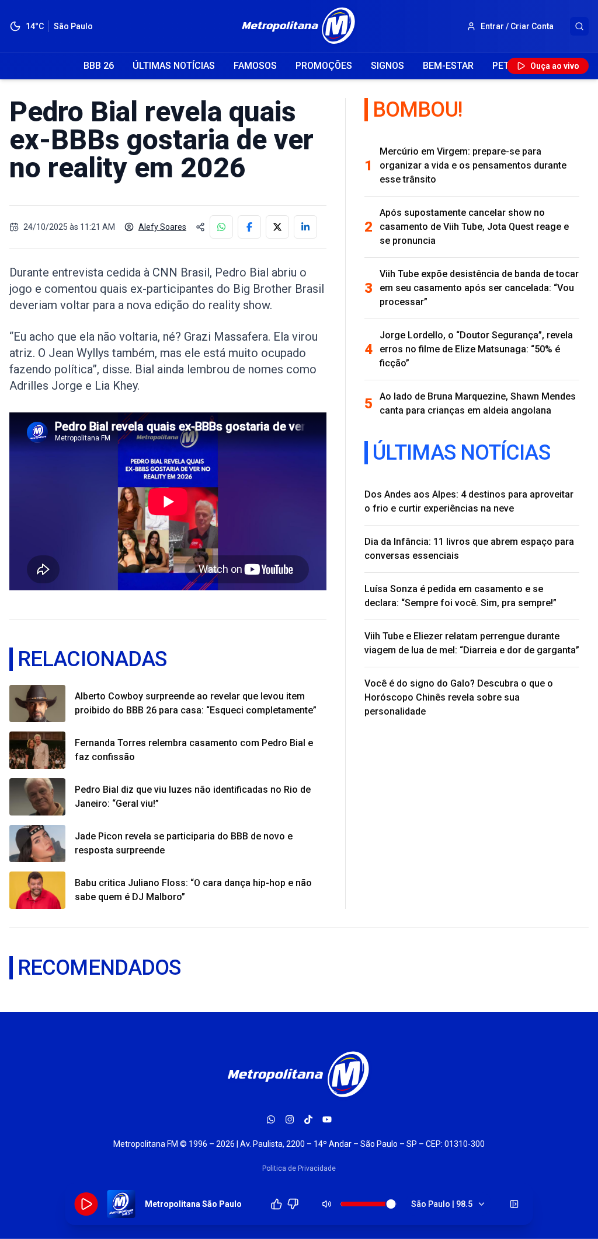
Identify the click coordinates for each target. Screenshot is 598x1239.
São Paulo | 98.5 (441, 1204)
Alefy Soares (162, 227)
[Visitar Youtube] (327, 1119)
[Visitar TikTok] (308, 1119)
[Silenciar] (327, 1204)
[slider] (391, 1204)
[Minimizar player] (514, 1204)
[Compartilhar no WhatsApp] (221, 227)
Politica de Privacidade (299, 1168)
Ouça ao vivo (554, 66)
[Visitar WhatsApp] (271, 1119)
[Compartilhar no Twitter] (277, 227)
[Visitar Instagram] (289, 1119)
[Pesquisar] (579, 26)
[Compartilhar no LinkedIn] (305, 227)
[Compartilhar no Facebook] (249, 227)
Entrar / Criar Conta (517, 26)
